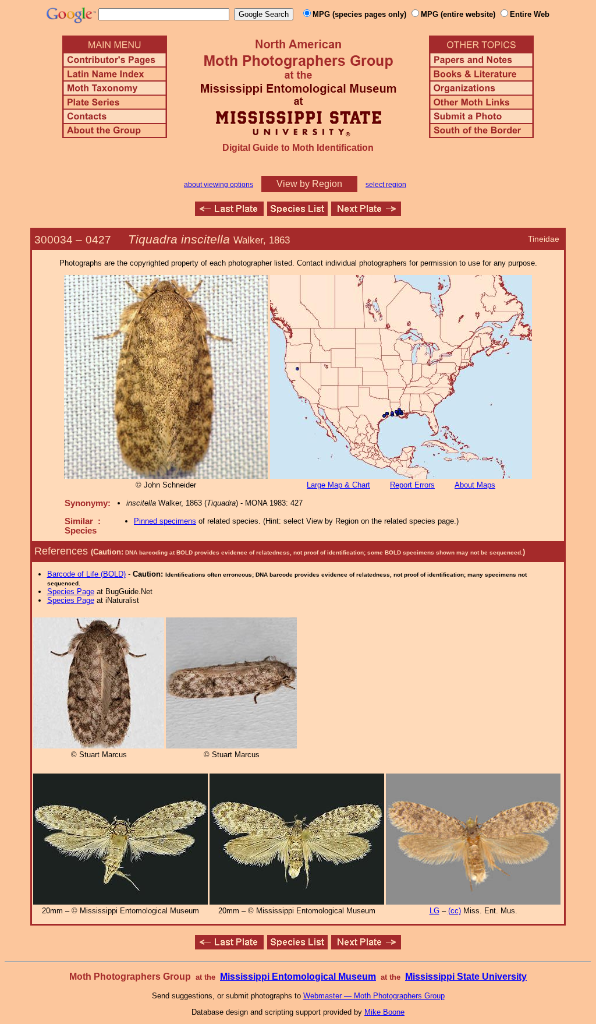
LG (434, 910)
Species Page (70, 591)
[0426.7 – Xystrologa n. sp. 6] (229, 213)
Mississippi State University (466, 976)
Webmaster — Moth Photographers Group (374, 995)
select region (386, 185)
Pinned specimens (165, 521)
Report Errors (412, 485)
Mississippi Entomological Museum (298, 976)
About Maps (475, 485)
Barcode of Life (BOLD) (86, 574)
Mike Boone (384, 1012)
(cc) (454, 910)
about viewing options (218, 185)
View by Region (309, 184)
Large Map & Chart (338, 485)
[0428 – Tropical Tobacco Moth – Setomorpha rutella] (366, 213)
